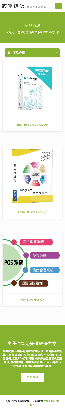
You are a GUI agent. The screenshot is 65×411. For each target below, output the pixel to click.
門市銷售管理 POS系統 (32, 299)
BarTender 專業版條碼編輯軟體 (32, 125)
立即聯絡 (32, 377)
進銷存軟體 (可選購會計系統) (33, 212)
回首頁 (10, 32)
